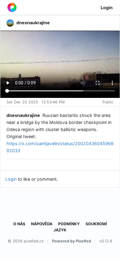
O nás (19, 224)
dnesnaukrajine (23, 115)
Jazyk (60, 230)
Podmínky (69, 224)
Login (107, 7)
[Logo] (12, 7)
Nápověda (41, 224)
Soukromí (96, 224)
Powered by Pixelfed (71, 241)
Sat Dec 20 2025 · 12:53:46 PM (35, 102)
